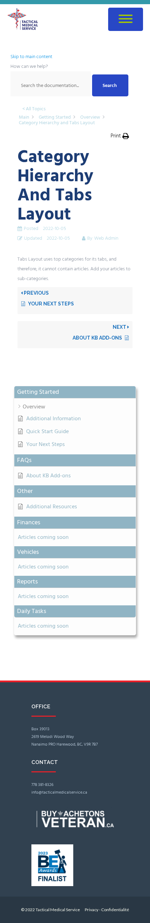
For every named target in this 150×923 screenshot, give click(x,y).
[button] (75, 392)
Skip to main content (31, 57)
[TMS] (26, 19)
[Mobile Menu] (125, 19)
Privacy (92, 909)
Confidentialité (115, 909)
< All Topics (34, 109)
